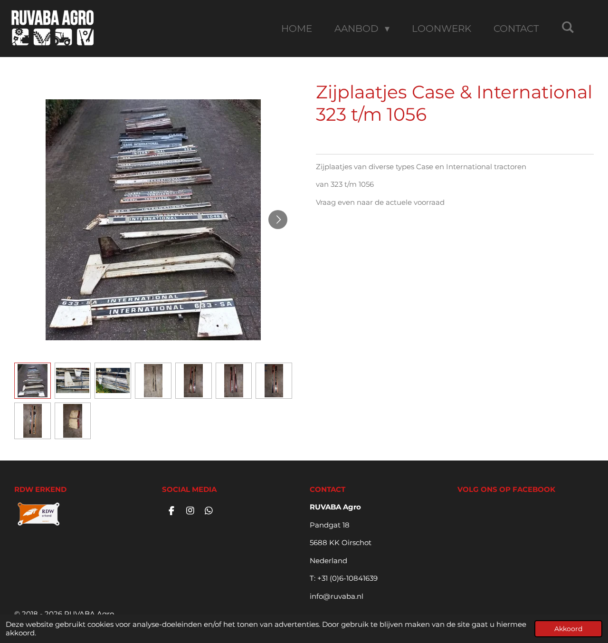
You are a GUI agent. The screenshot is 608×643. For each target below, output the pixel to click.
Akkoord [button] (568, 629)
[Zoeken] (567, 27)
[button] (32, 381)
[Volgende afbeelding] (277, 219)
